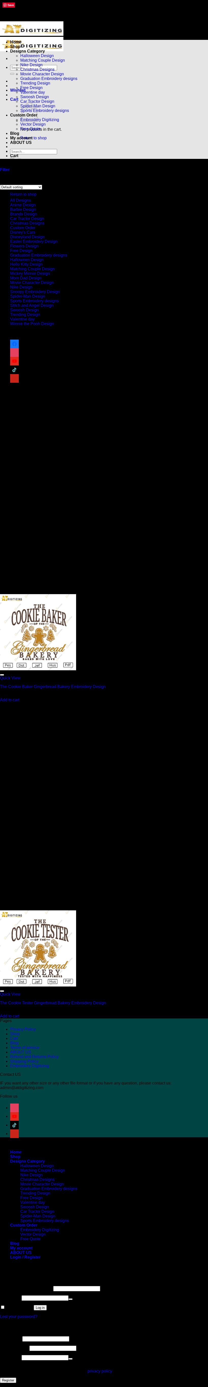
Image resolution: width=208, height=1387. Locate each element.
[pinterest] (14, 378)
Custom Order (22, 228)
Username (10, 1338)
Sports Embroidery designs (44, 110)
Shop (15, 46)
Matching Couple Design (42, 60)
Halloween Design (37, 56)
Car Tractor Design (37, 101)
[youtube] (14, 361)
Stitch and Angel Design (32, 305)
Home (16, 42)
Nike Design (31, 65)
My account (21, 138)
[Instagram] (14, 352)
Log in (40, 1308)
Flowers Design (24, 246)
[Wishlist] (2, 675)
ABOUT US (21, 142)
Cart (14, 1038)
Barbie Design (23, 209)
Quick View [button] (10, 678)
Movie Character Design (42, 74)
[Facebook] (14, 344)
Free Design (31, 88)
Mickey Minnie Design (30, 273)
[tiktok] (14, 369)
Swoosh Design (34, 97)
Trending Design (35, 83)
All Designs (20, 200)
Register (8, 1380)
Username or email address (26, 1288)
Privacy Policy (23, 1029)
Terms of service (24, 1047)
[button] (14, 99)
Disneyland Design (27, 237)
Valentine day (32, 92)
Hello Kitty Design (26, 264)
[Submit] (12, 74)
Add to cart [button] (9, 700)
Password (10, 1298)
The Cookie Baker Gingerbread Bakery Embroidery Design (53, 686)
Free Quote (30, 129)
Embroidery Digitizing (39, 120)
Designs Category (27, 51)
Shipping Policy (24, 1061)
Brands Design (23, 214)
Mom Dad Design (26, 278)
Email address (14, 1348)
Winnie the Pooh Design (32, 324)
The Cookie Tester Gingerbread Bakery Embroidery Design (53, 1003)
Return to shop (33, 138)
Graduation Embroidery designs (48, 78)
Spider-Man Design (27, 296)
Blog (14, 133)
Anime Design (23, 205)
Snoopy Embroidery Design (35, 292)
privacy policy (100, 1371)
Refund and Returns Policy (34, 1057)
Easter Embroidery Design (34, 241)
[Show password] (70, 1299)
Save (11, 5)
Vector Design (33, 124)
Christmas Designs (37, 69)
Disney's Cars (22, 232)
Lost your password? (18, 1316)
